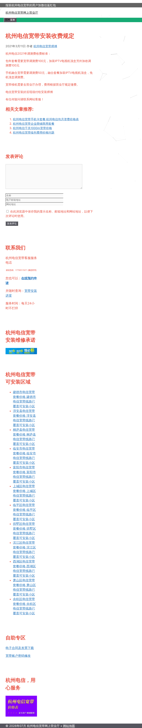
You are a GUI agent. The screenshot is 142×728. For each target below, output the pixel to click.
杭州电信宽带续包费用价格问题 (33, 132)
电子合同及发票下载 (20, 648)
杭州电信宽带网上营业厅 (22, 12)
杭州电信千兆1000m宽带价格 (32, 128)
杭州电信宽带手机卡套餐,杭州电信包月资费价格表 (46, 119)
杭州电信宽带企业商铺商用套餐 (33, 123)
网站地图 (69, 726)
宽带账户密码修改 (18, 656)
